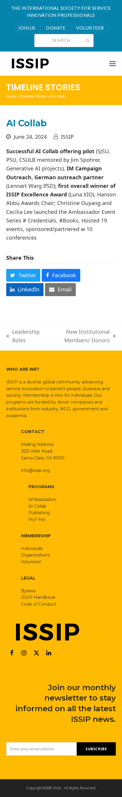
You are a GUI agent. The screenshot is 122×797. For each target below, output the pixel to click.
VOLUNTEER (90, 27)
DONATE (55, 27)
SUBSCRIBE (96, 748)
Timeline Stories (33, 96)
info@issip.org (35, 470)
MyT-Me (36, 519)
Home (11, 96)
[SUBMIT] (87, 40)
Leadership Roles (23, 336)
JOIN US (27, 27)
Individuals (32, 548)
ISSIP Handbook (38, 597)
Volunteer (31, 561)
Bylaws (28, 590)
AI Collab (37, 506)
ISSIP (67, 136)
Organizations (35, 555)
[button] (112, 63)
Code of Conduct (38, 604)
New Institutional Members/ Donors (78, 336)
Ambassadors (42, 499)
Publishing (39, 512)
